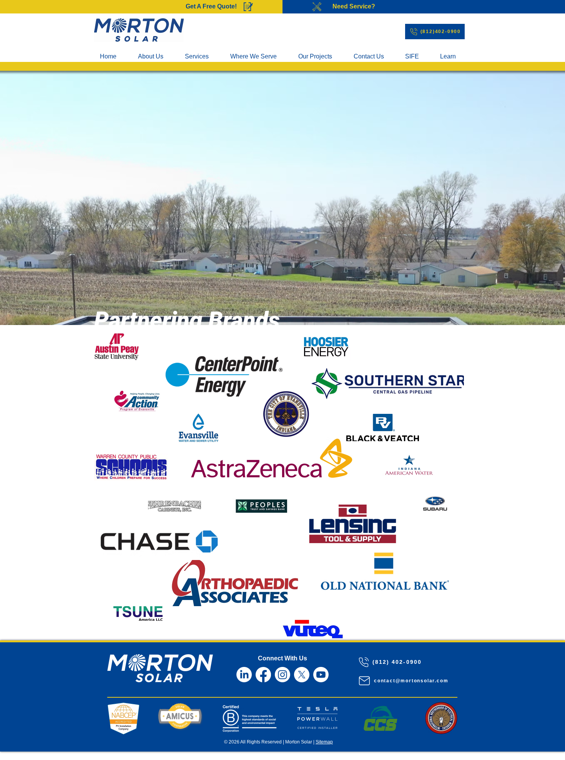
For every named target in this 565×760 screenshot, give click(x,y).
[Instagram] (282, 674)
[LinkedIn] (244, 674)
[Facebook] (263, 674)
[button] (258, 56)
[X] (301, 674)
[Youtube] (321, 674)
